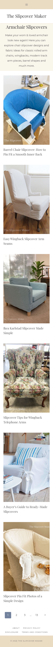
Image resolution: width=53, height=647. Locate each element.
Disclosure (11, 632)
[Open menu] (26, 4)
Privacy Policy (31, 628)
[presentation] (26, 110)
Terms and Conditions (35, 632)
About (16, 628)
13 (36, 615)
